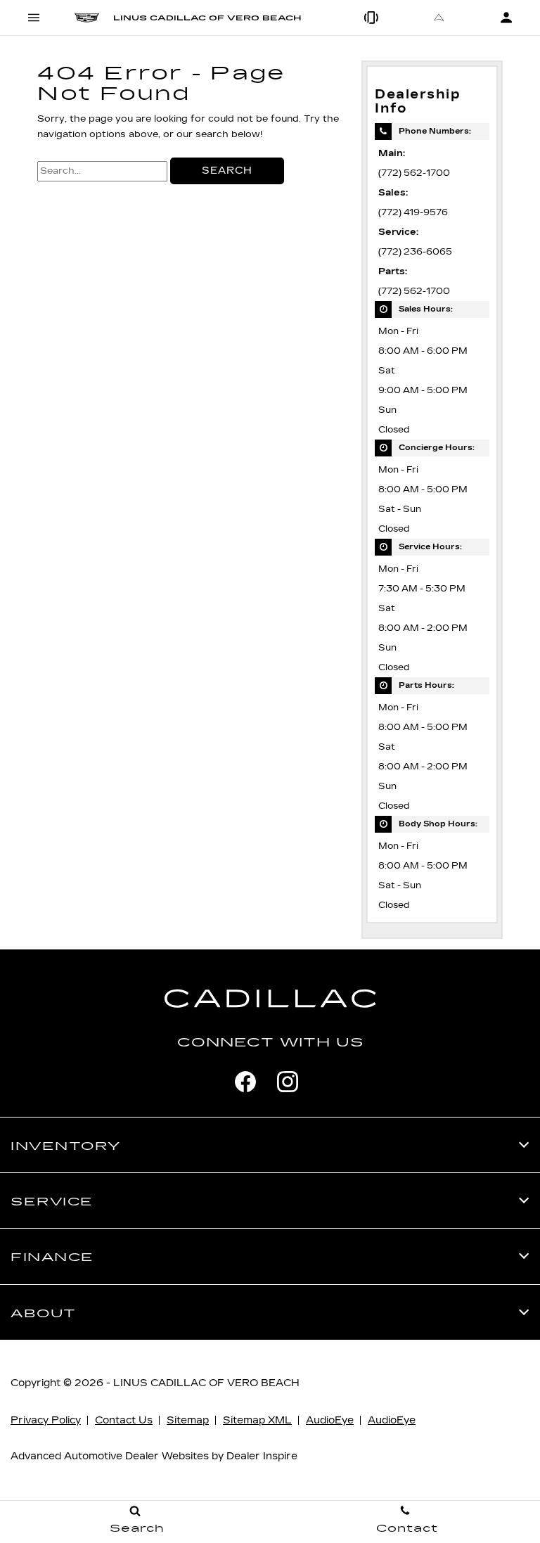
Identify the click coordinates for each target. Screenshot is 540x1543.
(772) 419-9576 (413, 212)
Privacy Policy (46, 1420)
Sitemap (188, 1420)
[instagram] (287, 1081)
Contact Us (124, 1420)
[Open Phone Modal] (371, 17)
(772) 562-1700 (414, 172)
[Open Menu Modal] (34, 17)
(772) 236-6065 (415, 251)
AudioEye (330, 1420)
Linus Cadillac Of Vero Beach (206, 1383)
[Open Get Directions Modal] (438, 17)
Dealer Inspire (261, 1456)
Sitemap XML (257, 1420)
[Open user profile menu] (506, 17)
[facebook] (245, 1081)
